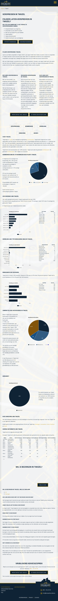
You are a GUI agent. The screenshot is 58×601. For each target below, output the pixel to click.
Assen (48, 424)
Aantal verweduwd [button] (52, 438)
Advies (36, 133)
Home (2, 8)
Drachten (52, 424)
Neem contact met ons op (19, 114)
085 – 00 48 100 (34, 568)
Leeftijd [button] (44, 282)
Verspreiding (15, 126)
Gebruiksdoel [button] (45, 244)
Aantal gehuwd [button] (34, 438)
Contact (3, 590)
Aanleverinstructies (7, 589)
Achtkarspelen (30, 139)
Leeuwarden (43, 424)
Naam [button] (11, 438)
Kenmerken (29, 126)
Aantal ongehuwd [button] (27, 438)
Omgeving (22, 133)
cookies (37, 597)
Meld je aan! (42, 485)
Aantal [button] (52, 211)
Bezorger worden (25, 42)
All (6, 492)
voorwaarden (23, 597)
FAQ (2, 592)
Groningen (37, 424)
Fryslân (10, 139)
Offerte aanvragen (10, 42)
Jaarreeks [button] (44, 211)
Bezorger (7, 494)
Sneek (5, 426)
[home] (5, 5)
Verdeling (42, 126)
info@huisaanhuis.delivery (49, 593)
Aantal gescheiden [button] (43, 438)
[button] (3, 459)
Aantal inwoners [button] (18, 438)
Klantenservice (5, 587)
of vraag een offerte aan (38, 114)
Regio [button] (5, 438)
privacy (31, 597)
